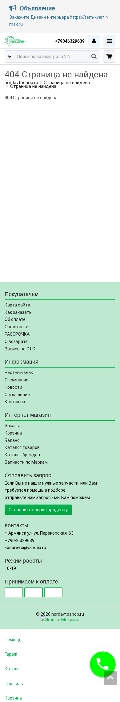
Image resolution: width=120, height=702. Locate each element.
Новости (13, 387)
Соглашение (17, 394)
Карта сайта (17, 304)
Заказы (12, 425)
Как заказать (18, 312)
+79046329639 (70, 41)
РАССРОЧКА (17, 334)
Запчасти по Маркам (26, 462)
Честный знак (19, 372)
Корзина (13, 433)
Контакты (15, 401)
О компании (17, 379)
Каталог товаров (22, 447)
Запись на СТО (20, 348)
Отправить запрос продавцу (38, 509)
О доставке (16, 326)
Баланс (12, 440)
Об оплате (15, 319)
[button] (102, 664)
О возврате (16, 341)
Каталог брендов (22, 454)
